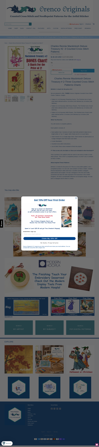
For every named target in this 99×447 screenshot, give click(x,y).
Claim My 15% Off (49, 238)
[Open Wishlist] (96, 444)
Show (1, 223)
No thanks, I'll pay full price (49, 242)
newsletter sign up (29, 231)
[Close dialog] (76, 198)
